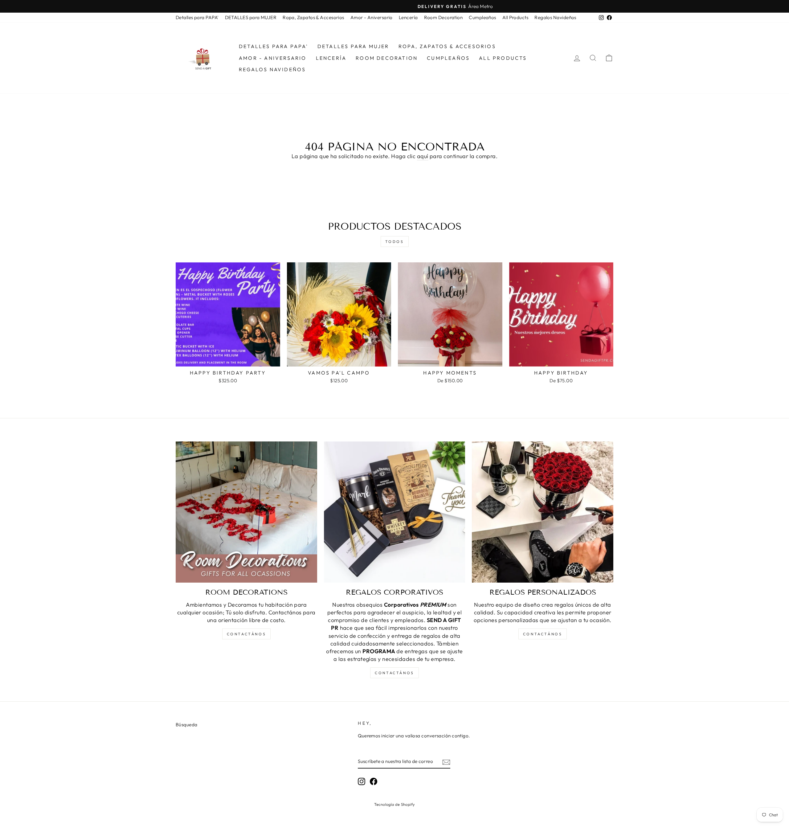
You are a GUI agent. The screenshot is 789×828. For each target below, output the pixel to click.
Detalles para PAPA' (197, 17)
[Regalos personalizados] (542, 512)
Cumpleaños (482, 17)
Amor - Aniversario (371, 17)
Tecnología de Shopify (394, 804)
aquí (422, 156)
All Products (515, 17)
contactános (246, 634)
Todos (394, 241)
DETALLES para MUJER (251, 17)
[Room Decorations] (246, 512)
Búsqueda (187, 725)
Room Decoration (443, 17)
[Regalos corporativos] (394, 512)
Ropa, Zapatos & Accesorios (313, 17)
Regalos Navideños (555, 17)
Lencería (408, 17)
